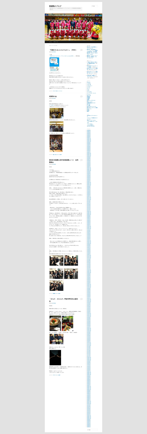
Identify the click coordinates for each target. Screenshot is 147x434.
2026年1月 (89, 137)
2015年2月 (89, 296)
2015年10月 (89, 287)
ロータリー (89, 94)
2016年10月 (89, 272)
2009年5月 (89, 380)
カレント (88, 88)
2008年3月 (89, 397)
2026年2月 (89, 136)
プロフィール (56, 41)
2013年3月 (89, 324)
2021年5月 (89, 205)
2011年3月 (89, 353)
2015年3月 (89, 295)
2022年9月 (89, 186)
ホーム (50, 41)
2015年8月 (89, 289)
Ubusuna (88, 82)
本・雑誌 (88, 105)
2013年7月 (89, 319)
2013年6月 (89, 321)
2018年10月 (89, 243)
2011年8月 (89, 347)
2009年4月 (89, 381)
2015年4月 (89, 294)
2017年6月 (89, 262)
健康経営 (88, 96)
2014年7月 (89, 305)
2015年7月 (89, 290)
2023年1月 (89, 181)
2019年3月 (89, 237)
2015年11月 (89, 285)
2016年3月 (89, 281)
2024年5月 (89, 161)
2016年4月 (89, 279)
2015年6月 (89, 291)
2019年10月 (89, 228)
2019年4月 (89, 236)
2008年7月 (89, 392)
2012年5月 (89, 336)
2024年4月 (89, 163)
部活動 (88, 110)
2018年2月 (89, 253)
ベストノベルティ (90, 123)
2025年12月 (89, 138)
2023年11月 (89, 169)
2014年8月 (89, 304)
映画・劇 (88, 104)
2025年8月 (89, 143)
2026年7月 (89, 131)
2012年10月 (89, 330)
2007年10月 (89, 403)
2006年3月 (89, 426)
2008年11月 (89, 387)
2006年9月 (89, 419)
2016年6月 (89, 277)
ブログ (54, 90)
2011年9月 (89, 346)
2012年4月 (89, 338)
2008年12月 (89, 386)
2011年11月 (89, 344)
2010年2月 (89, 369)
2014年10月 (89, 301)
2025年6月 (89, 146)
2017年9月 (89, 259)
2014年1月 (89, 312)
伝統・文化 (54, 154)
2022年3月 (89, 193)
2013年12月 (89, 313)
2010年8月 (89, 362)
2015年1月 (89, 298)
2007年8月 (89, 406)
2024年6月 (89, 160)
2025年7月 (89, 144)
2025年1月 (89, 152)
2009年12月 (89, 372)
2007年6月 (89, 408)
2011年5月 (89, 351)
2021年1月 (89, 210)
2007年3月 (89, 412)
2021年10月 (89, 199)
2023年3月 (89, 178)
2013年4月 (89, 323)
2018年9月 (89, 244)
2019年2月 (89, 238)
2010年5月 (89, 366)
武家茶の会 (53, 96)
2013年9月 (89, 317)
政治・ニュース (89, 101)
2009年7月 (89, 378)
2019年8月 (89, 231)
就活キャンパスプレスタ (91, 100)
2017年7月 (89, 261)
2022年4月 (89, 192)
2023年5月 (89, 176)
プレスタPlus (89, 91)
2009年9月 (89, 375)
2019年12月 (89, 226)
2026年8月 (89, 130)
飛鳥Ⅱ (88, 111)
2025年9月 (89, 142)
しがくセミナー (89, 85)
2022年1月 (89, 195)
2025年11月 (89, 140)
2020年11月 (89, 212)
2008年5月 (89, 395)
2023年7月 (89, 174)
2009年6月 (89, 379)
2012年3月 (89, 339)
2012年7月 (89, 334)
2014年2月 (89, 311)
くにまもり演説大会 (90, 124)
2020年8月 (89, 216)
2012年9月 (89, 332)
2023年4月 (89, 177)
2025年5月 (89, 147)
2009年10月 (89, 374)
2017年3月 (89, 266)
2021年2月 (89, 209)
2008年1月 (89, 400)
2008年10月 (89, 389)
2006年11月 (89, 417)
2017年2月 (89, 267)
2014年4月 (89, 308)
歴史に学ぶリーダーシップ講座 (92, 107)
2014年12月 (89, 299)
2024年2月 (89, 165)
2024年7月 (89, 159)
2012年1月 (89, 341)
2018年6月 (89, 248)
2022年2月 (89, 194)
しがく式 (88, 87)
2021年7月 (89, 203)
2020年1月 (89, 225)
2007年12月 (89, 401)
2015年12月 (89, 284)
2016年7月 (89, 276)
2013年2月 (89, 325)
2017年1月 (89, 268)
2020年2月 (89, 223)
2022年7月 (89, 188)
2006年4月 (89, 425)
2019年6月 (89, 233)
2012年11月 (89, 329)
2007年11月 (89, 402)
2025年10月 (89, 141)
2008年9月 (89, 390)
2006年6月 (89, 423)
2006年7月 (89, 421)
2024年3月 (89, 164)
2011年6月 (89, 350)
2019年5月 (89, 234)
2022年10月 (89, 185)
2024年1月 (89, 166)
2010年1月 (89, 370)
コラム (88, 89)
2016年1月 (89, 283)
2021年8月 (89, 202)
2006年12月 (89, 415)
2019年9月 (89, 230)
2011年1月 (89, 356)
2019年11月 (89, 227)
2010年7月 (89, 363)
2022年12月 (89, 182)
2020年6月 (89, 219)
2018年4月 (89, 250)
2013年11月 (89, 315)
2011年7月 (89, 349)
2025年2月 (89, 150)
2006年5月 (89, 424)
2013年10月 (89, 316)
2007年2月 (89, 413)
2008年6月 (89, 393)
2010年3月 (89, 368)
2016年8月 (89, 274)
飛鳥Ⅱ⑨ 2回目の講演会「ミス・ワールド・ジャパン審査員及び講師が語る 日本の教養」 (92, 50)
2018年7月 (89, 246)
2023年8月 (89, 172)
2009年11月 (89, 373)
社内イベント (89, 108)
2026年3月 (89, 135)
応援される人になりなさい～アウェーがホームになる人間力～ (62, 55)
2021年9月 (89, 200)
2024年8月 (89, 158)
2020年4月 (89, 221)
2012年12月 (89, 328)
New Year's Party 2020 (90, 126)
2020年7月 (89, 217)
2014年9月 (89, 302)
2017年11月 (89, 256)
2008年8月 (89, 391)
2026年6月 (89, 132)
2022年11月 (89, 183)
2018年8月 (89, 245)
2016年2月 (89, 282)
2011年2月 (89, 355)
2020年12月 (89, 211)
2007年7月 (89, 407)
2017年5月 (89, 264)
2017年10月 (89, 257)
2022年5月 (89, 191)
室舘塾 (54, 293)
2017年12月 (89, 255)
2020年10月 (89, 214)
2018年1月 (89, 254)
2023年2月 (89, 180)
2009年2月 (89, 384)
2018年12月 (89, 240)
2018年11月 (89, 242)
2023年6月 (89, 175)
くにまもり (89, 83)
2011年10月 (89, 345)
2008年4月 (89, 396)
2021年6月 (89, 204)
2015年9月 (89, 288)
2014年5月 (89, 307)
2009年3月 (89, 383)
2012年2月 (89, 340)
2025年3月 (89, 149)
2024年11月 (89, 154)
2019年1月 (89, 239)
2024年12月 (89, 153)
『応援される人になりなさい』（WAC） (63, 50)
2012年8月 (89, 333)
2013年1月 (89, 327)
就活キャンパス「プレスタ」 (91, 120)
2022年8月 (89, 187)
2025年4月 (89, 148)
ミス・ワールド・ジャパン (91, 93)
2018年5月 (89, 249)
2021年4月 (89, 206)
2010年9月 (89, 361)
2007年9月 (89, 404)
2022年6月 (89, 189)
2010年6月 (89, 364)
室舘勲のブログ (55, 6)
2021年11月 (89, 198)
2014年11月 (89, 300)
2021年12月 (89, 197)
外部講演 (88, 97)
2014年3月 (89, 310)
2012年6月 (89, 335)
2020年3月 (89, 222)
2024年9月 (89, 157)
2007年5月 (89, 409)
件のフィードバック (59, 90)
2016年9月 (89, 273)
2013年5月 (89, 322)
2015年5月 (89, 293)
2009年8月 (89, 377)
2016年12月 (89, 270)
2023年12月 (89, 168)
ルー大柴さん (51, 105)
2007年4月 (89, 411)
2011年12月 (89, 342)
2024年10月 (89, 155)
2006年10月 (89, 418)
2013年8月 (89, 318)
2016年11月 (89, 271)
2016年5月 (89, 278)
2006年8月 (89, 420)
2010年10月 (89, 359)
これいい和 (89, 84)
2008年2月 (89, 398)
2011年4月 (89, 352)
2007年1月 (89, 414)
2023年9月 (89, 171)
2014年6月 (89, 306)
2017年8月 (89, 260)
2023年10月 (89, 170)
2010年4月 (89, 367)
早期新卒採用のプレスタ (91, 102)
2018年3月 (89, 251)
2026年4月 (89, 134)
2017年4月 (89, 265)
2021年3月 (89, 208)
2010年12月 (89, 357)
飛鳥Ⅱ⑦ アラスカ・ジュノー (92, 55)
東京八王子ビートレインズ (91, 106)
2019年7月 (89, 232)
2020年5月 (89, 220)
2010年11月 (89, 358)
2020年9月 (89, 215)
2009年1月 (89, 385)
